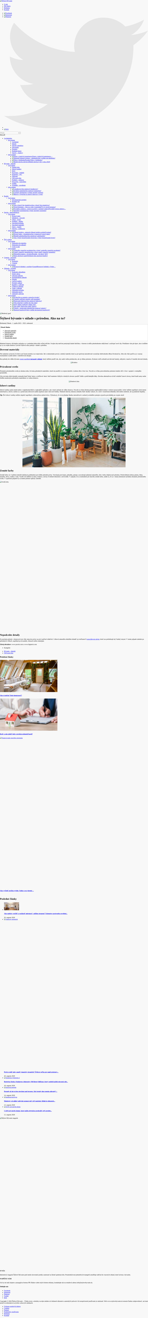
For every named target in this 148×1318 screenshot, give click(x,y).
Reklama (7, 8)
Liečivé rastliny (17, 281)
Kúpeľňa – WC (17, 174)
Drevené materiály (10, 331)
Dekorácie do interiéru (19, 243)
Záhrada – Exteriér (10, 268)
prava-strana (12, 154)
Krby (13, 171)
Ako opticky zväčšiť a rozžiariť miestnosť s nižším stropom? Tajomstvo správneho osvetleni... (35, 913)
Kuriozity (15, 261)
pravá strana (12, 203)
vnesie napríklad (31, 359)
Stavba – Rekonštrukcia (11, 212)
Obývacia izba (16, 178)
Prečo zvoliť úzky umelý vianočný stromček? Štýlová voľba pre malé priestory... (31, 1072)
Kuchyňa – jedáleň (18, 173)
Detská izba (16, 167)
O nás (6, 4)
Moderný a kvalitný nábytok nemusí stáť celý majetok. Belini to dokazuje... (29, 1101)
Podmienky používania (11, 1312)
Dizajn (14, 144)
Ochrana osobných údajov (12, 1306)
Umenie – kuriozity (10, 257)
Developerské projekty (19, 200)
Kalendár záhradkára (18, 272)
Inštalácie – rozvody (18, 218)
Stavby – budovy (17, 153)
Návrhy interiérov (17, 145)
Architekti (15, 142)
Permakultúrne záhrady (19, 277)
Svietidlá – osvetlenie (19, 185)
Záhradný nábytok (18, 294)
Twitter (6, 1296)
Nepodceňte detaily (11, 338)
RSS (5, 1298)
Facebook (7, 1290)
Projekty (14, 149)
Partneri (6, 1310)
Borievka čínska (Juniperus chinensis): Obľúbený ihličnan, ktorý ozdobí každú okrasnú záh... (36, 1082)
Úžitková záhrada (17, 286)
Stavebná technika (18, 223)
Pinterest (6, 1294)
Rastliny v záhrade (18, 285)
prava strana (12, 187)
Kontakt (6, 10)
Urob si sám (16, 247)
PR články (7, 6)
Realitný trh (16, 201)
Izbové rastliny (16, 169)
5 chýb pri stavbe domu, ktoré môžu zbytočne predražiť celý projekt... (28, 1111)
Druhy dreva (16, 274)
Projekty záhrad (17, 283)
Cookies (6, 1308)
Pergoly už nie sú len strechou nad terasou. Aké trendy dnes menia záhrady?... (30, 1091)
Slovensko (15, 147)
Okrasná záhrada (17, 276)
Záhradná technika (18, 290)
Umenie (14, 263)
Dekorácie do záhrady (19, 245)
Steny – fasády (16, 227)
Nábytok (15, 176)
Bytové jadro (16, 216)
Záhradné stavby (17, 292)
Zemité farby (9, 336)
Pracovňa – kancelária (19, 182)
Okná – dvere (16, 220)
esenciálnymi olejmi (93, 639)
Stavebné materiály (18, 225)
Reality (6, 196)
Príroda (14, 279)
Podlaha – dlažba (17, 221)
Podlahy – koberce (18, 180)
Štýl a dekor (8, 239)
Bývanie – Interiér (10, 163)
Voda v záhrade (17, 288)
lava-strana (11, 140)
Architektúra (8, 138)
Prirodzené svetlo (10, 332)
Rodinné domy (17, 151)
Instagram (7, 1292)
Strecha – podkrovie (18, 229)
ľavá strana (11, 165)
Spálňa (14, 183)
